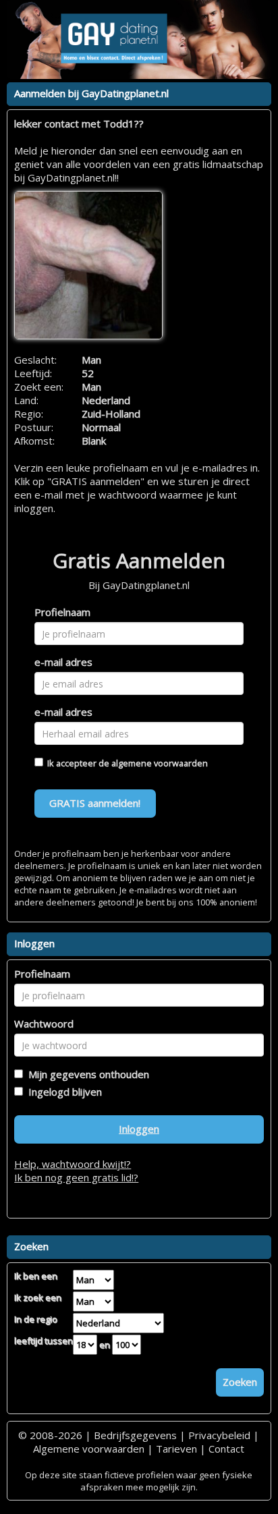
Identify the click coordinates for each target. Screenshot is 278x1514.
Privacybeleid (219, 1435)
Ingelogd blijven (62, 1091)
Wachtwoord (44, 1023)
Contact (226, 1448)
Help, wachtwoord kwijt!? (72, 1164)
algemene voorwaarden (159, 763)
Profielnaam (62, 612)
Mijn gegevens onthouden (86, 1074)
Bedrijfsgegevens (135, 1435)
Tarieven (176, 1448)
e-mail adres (63, 662)
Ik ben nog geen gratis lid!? (76, 1177)
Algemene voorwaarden (88, 1448)
